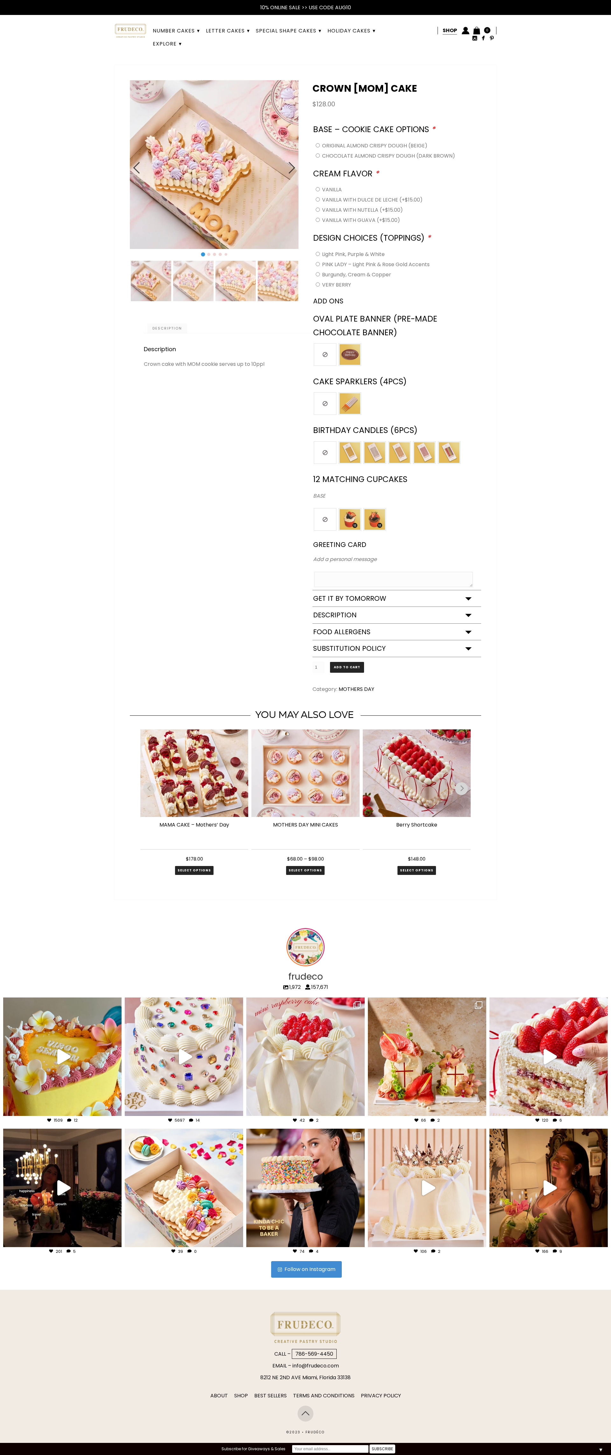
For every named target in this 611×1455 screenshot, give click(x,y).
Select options (194, 870)
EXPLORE (165, 43)
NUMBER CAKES (174, 30)
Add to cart (347, 667)
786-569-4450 (314, 1354)
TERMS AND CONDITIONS (324, 1395)
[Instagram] (113, 1108)
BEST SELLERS (270, 1395)
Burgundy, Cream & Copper (356, 274)
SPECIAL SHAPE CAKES (286, 30)
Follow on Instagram (309, 1269)
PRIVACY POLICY (381, 1395)
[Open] (62, 1056)
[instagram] (475, 38)
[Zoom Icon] (212, 168)
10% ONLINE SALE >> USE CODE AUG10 (305, 7)
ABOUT (219, 1395)
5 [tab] (226, 256)
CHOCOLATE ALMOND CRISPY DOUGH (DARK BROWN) (388, 156)
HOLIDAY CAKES (348, 30)
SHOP (241, 1395)
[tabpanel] (214, 164)
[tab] (167, 328)
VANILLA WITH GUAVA (361, 220)
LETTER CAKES (225, 30)
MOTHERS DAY (356, 689)
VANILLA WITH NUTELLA (362, 210)
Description (167, 328)
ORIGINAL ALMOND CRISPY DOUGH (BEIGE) (374, 145)
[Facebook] (483, 38)
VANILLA (332, 189)
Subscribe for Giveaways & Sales (253, 1448)
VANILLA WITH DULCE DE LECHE (372, 199)
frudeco (62, 1003)
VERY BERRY (336, 284)
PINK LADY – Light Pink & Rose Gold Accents (376, 264)
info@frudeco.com (315, 1365)
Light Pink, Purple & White (353, 254)
